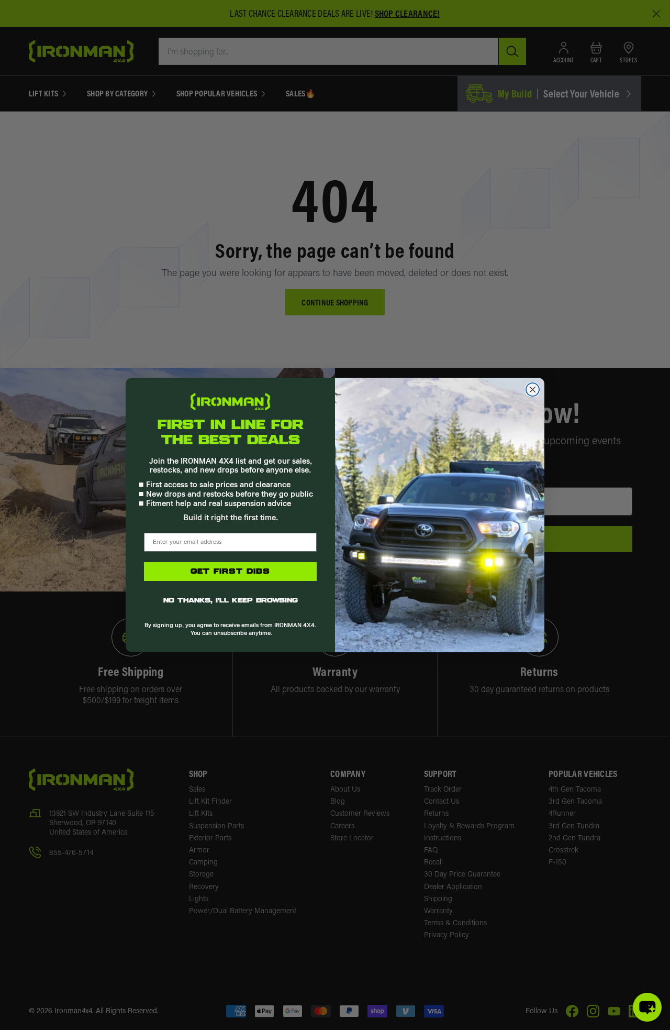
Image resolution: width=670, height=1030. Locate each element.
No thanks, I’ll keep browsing (230, 601)
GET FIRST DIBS (230, 571)
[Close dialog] (532, 389)
